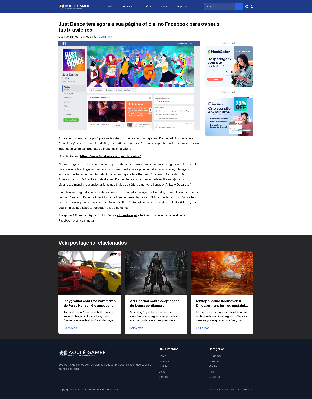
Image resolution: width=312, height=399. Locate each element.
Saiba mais (70, 328)
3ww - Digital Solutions (241, 389)
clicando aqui (127, 215)
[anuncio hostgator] (229, 66)
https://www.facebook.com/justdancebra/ (110, 156)
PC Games (215, 356)
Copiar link (105, 36)
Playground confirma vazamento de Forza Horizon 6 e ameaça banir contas (90, 305)
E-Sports (214, 376)
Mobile (213, 366)
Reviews (128, 6)
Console (214, 361)
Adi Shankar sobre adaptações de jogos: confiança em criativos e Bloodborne (154, 305)
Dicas (162, 371)
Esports (182, 6)
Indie (211, 371)
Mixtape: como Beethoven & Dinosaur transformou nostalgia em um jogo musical (221, 305)
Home (162, 356)
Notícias (147, 6)
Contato (163, 376)
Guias (164, 6)
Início (110, 6)
